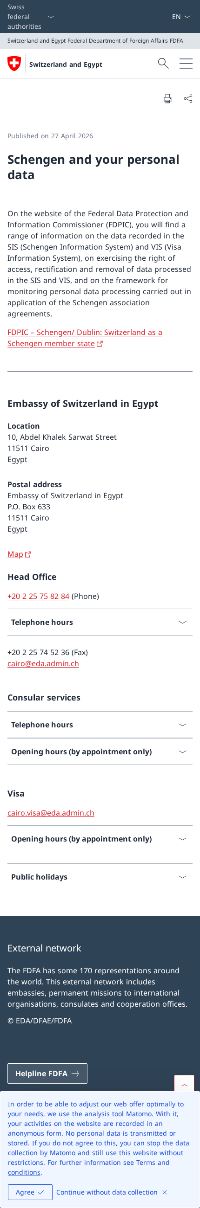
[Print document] (167, 98)
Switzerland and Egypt (65, 64)
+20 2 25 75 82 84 (38, 596)
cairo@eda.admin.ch (43, 663)
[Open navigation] (186, 63)
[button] (184, 1085)
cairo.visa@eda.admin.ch (50, 813)
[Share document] (188, 98)
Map (15, 554)
